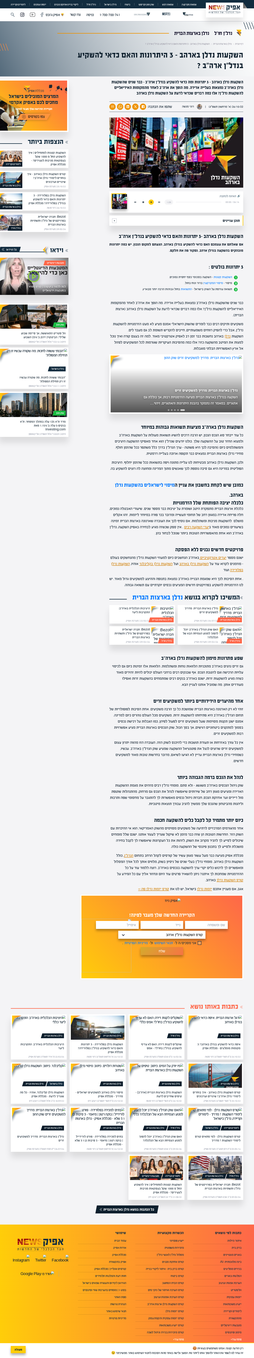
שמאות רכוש (167, 4)
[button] (13, 15)
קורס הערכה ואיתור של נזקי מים (166, 1290)
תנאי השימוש (163, 943)
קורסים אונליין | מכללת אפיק (110, 1269)
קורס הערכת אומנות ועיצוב (169, 1297)
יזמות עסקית (234, 1297)
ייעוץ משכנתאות (232, 1304)
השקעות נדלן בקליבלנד (156, 564)
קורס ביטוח (177, 1276)
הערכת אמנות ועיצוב (229, 1283)
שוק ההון (60, 324)
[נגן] (151, 202)
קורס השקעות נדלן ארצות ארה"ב (165, 1304)
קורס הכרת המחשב (173, 1283)
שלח (162, 951)
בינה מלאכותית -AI (230, 1262)
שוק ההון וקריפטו (146, 4)
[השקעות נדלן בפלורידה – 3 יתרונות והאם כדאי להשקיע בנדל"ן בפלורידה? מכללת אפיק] (11, 201)
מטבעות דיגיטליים (55, 263)
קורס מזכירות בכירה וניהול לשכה (165, 1332)
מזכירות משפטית (174, 1247)
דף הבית (239, 43)
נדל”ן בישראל (110, 4)
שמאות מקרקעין (189, 4)
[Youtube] (32, 15)
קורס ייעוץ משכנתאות (171, 1325)
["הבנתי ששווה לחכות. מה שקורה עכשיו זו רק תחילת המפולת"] (33, 361)
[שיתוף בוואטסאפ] (120, 107)
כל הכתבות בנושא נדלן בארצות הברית (128, 1209)
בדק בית (236, 1247)
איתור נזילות (234, 1240)
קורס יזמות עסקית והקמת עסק (166, 1318)
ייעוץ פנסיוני (177, 1240)
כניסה (90, 15)
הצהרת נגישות (118, 1304)
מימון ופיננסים (233, 1332)
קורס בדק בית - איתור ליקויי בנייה (165, 1269)
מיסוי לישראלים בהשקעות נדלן (145, 485)
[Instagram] (22, 15)
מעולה (18, 1349)
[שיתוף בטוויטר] (135, 107)
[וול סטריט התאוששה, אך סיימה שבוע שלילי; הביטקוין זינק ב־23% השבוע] (33, 317)
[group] (176, 384)
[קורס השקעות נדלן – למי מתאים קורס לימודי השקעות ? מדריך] (215, 1120)
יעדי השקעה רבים (196, 527)
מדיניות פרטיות (117, 1318)
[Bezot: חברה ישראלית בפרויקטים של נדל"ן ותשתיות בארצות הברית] (162, 635)
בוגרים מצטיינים (232, 1254)
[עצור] (143, 202)
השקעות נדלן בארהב (194, 564)
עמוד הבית (120, 1240)
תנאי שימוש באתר (116, 1311)
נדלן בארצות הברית (191, 33)
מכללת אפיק (119, 1254)
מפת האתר (120, 1297)
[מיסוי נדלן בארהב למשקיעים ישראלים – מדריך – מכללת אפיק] (97, 1076)
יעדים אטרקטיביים (212, 557)
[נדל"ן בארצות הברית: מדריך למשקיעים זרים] (231, 614)
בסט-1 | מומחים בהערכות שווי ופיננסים (104, 1290)
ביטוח (127, 4)
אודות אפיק (119, 1247)
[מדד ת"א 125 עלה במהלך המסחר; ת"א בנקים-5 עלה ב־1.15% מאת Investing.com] (33, 405)
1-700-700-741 (109, 15)
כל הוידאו (11, 249)
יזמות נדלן (204, 889)
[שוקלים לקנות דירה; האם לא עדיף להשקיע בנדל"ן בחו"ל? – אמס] (156, 1028)
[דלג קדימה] (159, 202)
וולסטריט (236, 1290)
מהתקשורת (235, 1318)
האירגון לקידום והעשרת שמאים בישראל (104, 1283)
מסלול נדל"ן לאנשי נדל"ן (170, 1254)
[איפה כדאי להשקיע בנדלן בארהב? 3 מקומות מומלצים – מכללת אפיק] (215, 1028)
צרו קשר (75, 14)
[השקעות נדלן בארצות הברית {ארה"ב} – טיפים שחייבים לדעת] (156, 1076)
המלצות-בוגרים (232, 1276)
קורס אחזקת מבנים (173, 1262)
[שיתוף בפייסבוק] (143, 107)
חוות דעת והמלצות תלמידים (110, 1276)
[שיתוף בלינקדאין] (128, 107)
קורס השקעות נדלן (230, 880)
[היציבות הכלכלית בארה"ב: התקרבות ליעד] (162, 614)
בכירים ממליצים (232, 1269)
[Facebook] (42, 15)
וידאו (56, 250)
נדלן (227, 336)
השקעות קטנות (223, 277)
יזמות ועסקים (40, 4)
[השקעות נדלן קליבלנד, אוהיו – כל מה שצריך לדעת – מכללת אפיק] (38, 1076)
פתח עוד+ (236, 1339)
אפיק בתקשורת (117, 1262)
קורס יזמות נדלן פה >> (153, 889)
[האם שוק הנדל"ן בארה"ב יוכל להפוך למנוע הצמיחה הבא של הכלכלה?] (231, 635)
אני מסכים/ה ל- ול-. (159, 943)
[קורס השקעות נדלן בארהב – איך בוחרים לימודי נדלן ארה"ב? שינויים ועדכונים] (11, 180)
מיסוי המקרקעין (213, 283)
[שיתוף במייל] (112, 107)
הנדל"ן (128, 855)
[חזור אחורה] (135, 202)
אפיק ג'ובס (54, 15)
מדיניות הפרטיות (136, 943)
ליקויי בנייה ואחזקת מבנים (66, 4)
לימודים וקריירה (18, 4)
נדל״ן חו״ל (91, 4)
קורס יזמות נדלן (174, 1311)
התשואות (186, 289)
